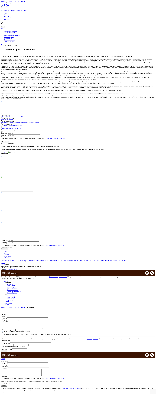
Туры (5, 13)
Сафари (29, 260)
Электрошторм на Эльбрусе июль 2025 (11, 125)
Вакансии (10, 300)
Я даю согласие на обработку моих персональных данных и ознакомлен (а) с (34, 138)
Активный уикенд (6, 260)
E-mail (4, 316)
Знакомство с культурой (78, 260)
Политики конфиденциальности (58, 277)
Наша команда (11, 295)
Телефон (4, 318)
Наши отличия (11, 297)
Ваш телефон (4, 366)
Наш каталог (4, 152)
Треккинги (10, 284)
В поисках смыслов (12, 290)
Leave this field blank (7, 140)
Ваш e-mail (4, 135)
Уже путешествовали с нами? (10, 346)
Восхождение (53, 260)
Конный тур (97, 260)
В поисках (9, 40)
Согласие (4, 137)
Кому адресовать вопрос (9, 320)
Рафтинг (33, 260)
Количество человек (7, 345)
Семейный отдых (21, 260)
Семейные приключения (14, 291)
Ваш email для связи (7, 365)
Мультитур (104, 260)
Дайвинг (47, 260)
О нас (5, 15)
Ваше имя (4, 133)
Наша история (11, 298)
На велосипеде (89, 260)
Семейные (11, 34)
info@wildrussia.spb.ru (8, 1)
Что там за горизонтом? (7, 119)
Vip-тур (124, 260)
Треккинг (13, 260)
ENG (2, 8)
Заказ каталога (8, 303)
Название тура (6, 343)
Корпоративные (117, 260)
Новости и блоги (8, 17)
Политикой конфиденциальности (55, 138)
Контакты (6, 19)
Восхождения (11, 285)
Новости (6, 301)
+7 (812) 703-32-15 (21, 1)
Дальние (8, 38)
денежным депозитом (92, 339)
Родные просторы (12, 288)
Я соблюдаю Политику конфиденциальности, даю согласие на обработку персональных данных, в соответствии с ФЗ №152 (38, 334)
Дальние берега (11, 287)
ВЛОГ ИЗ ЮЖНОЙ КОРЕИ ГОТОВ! (11, 128)
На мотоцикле (40, 260)
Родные (9, 41)
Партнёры (7, 304)
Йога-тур (109, 260)
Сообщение (5, 321)
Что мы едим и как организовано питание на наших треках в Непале (20, 122)
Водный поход (62, 260)
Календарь (10, 31)
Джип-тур (69, 260)
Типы (9, 32)
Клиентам (6, 16)
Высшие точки (12, 35)
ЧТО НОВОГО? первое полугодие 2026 (12, 116)
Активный (9, 37)
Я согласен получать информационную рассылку (15, 330)
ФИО (4, 315)
